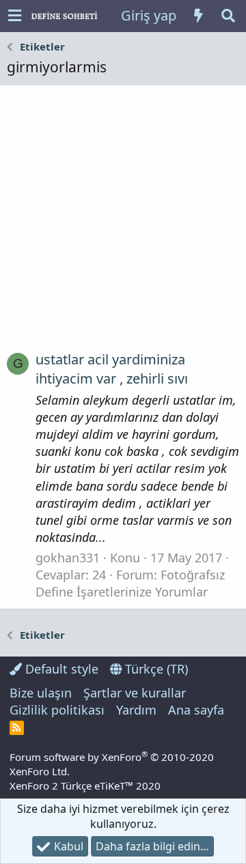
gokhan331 (68, 557)
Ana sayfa (196, 710)
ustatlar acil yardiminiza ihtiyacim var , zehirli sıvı (112, 369)
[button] (15, 16)
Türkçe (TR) (155, 669)
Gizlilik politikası (57, 710)
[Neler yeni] (198, 16)
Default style (60, 669)
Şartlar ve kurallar (134, 693)
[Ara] (228, 16)
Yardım (136, 710)
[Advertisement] (123, 223)
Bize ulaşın (41, 693)
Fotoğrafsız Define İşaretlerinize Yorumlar (130, 583)
